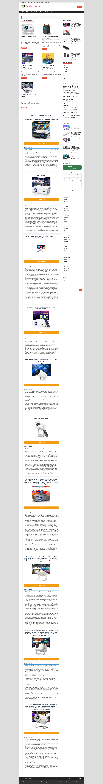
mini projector (68, 100)
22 (77, 182)
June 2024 (65, 244)
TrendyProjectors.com (31, 38)
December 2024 (66, 233)
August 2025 (66, 219)
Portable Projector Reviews (70, 107)
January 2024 (66, 253)
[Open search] (81, 12)
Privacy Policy (30, 2)
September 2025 (67, 217)
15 (77, 180)
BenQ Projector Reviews (68, 88)
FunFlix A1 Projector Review (28, 36)
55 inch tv (79, 83)
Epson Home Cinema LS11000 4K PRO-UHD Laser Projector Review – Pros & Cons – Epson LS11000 (75, 148)
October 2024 (66, 237)
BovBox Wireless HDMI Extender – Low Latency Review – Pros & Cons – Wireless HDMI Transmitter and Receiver (76, 55)
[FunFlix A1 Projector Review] (30, 29)
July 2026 (65, 199)
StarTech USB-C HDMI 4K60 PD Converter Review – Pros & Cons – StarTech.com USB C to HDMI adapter (76, 40)
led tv (76, 96)
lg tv (71, 97)
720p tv (72, 85)
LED (51, 11)
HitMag (80, 778)
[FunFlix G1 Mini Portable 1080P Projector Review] (51, 29)
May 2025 (65, 224)
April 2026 (65, 204)
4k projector (66, 83)
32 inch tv (75, 83)
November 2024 (67, 235)
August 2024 (66, 241)
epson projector (70, 92)
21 (74, 182)
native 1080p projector (70, 102)
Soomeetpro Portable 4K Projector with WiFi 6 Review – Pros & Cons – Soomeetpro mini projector (76, 140)
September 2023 (67, 259)
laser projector (66, 96)
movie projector (77, 100)
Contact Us (34, 2)
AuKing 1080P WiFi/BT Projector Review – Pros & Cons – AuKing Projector (76, 127)
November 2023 (67, 257)
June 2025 (65, 223)
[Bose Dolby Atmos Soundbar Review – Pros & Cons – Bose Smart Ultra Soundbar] (66, 132)
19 (69, 182)
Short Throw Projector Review (68, 110)
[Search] (80, 290)
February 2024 (66, 252)
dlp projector (76, 90)
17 (64, 182)
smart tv (74, 112)
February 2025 (66, 230)
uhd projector (78, 113)
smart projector (67, 112)
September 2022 (67, 270)
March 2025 (66, 228)
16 (80, 180)
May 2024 (65, 246)
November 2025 (67, 213)
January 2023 (66, 268)
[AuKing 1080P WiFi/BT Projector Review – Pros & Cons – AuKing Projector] (66, 126)
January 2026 (66, 210)
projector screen (67, 109)
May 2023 (65, 261)
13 (72, 180)
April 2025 (65, 226)
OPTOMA (35, 11)
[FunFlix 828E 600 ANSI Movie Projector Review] (51, 58)
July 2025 (65, 221)
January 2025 (66, 232)
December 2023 (66, 255)
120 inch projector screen (67, 85)
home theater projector (67, 94)
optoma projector (67, 103)
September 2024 (67, 239)
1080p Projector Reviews (71, 87)
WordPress (75, 778)
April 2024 (65, 248)
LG (31, 11)
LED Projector (72, 96)
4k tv (72, 83)
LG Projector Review (66, 97)
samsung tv (75, 109)
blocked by (73, 168)
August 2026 (66, 197)
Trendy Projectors (33, 6)
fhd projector (75, 92)
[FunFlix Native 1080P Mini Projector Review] (30, 87)
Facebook (42, 2)
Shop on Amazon (41, 143)
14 (74, 180)
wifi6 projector (67, 117)
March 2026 (66, 206)
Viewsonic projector (76, 115)
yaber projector (65, 118)
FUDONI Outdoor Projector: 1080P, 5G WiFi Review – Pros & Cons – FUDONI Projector (76, 32)
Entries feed (66, 281)
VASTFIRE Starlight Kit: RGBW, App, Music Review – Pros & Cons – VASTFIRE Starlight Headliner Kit (76, 25)
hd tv (73, 93)
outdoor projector (67, 105)
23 (80, 182)
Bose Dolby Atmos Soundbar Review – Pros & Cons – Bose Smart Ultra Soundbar (76, 133)
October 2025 (66, 215)
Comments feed (66, 283)
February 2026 (66, 208)
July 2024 (65, 243)
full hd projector (65, 93)
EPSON (27, 11)
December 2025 (66, 212)
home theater (77, 93)
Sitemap (38, 2)
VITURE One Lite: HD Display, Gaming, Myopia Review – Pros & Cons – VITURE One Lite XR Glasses (76, 47)
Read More (23, 47)
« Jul (72, 190)
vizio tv (64, 117)
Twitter (46, 2)
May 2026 (65, 203)
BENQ (23, 11)
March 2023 (66, 264)
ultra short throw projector (67, 115)
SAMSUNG (40, 11)
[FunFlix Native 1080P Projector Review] (30, 58)
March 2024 (66, 250)
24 (64, 185)
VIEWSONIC (46, 11)
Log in (65, 280)
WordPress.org (66, 285)
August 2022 (66, 272)
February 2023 (66, 266)
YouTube (49, 2)
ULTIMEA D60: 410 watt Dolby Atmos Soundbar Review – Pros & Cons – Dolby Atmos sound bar (75, 156)
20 (72, 182)
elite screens (64, 92)
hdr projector (70, 93)
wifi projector (73, 117)
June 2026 (65, 201)
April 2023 (65, 263)
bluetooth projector (68, 90)
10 (64, 180)
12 (69, 180)
